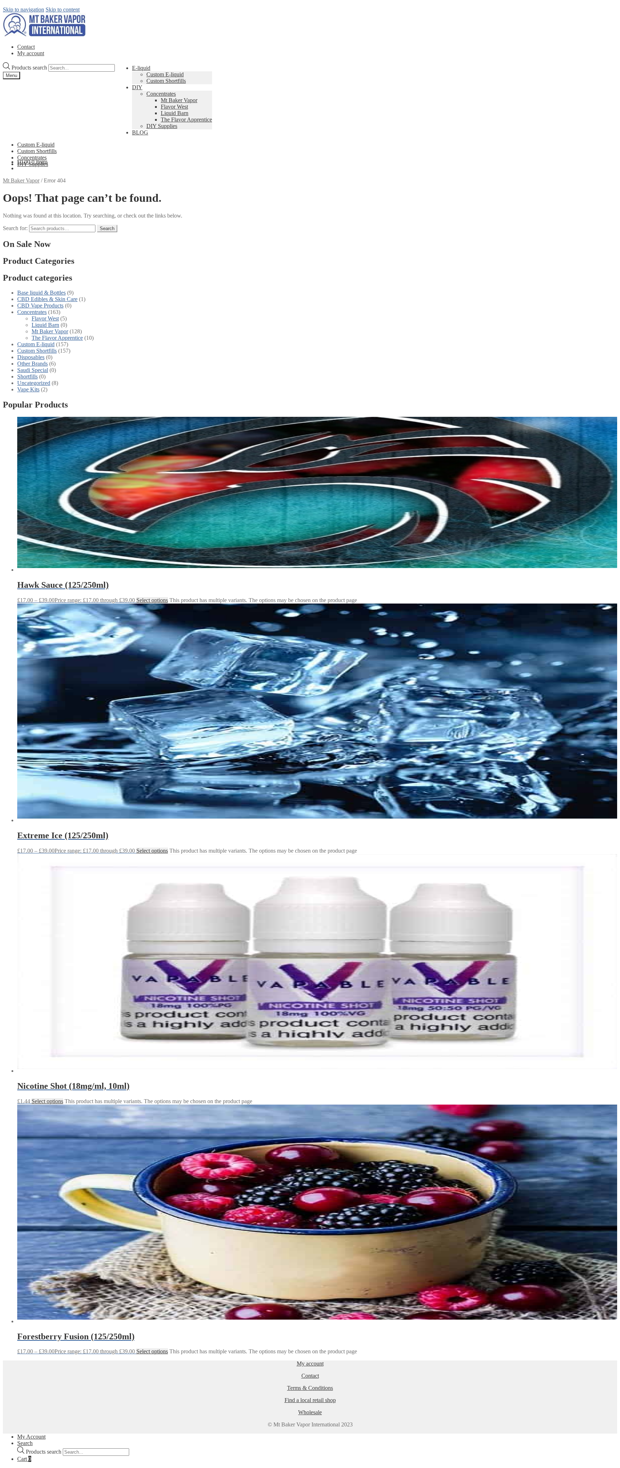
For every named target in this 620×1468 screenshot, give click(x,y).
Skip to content (63, 9)
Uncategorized (33, 383)
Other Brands (32, 364)
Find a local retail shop (310, 1400)
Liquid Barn (174, 113)
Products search (29, 68)
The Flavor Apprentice (186, 119)
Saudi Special (32, 370)
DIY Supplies (161, 126)
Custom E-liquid (165, 74)
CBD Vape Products (40, 305)
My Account (31, 1437)
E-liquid (141, 68)
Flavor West (174, 107)
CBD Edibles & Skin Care (47, 299)
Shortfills (27, 376)
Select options (152, 600)
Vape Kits (28, 389)
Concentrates (161, 94)
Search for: (15, 228)
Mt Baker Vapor (179, 100)
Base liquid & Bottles (41, 293)
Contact (26, 47)
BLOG (140, 132)
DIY (137, 87)
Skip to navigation (23, 9)
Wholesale (310, 1412)
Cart (24, 1459)
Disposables (30, 357)
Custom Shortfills (166, 81)
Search (107, 228)
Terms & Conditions (310, 1388)
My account (30, 53)
